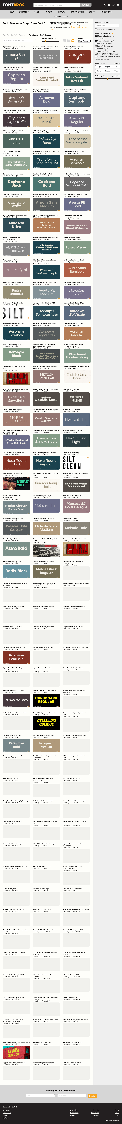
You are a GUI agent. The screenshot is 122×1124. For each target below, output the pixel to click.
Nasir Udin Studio (82, 1020)
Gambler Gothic (8, 844)
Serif (36, 12)
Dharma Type (53, 1020)
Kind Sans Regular (39, 627)
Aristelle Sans (7, 131)
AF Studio (55, 131)
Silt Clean (66, 453)
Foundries (95, 1113)
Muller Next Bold (68, 668)
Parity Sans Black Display (11, 801)
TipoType (76, 389)
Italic (118, 63)
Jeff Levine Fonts (53, 690)
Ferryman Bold (8, 735)
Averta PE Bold (68, 194)
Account (95, 1115)
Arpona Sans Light (9, 47)
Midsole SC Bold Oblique (71, 496)
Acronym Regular (69, 323)
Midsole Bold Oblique (10, 518)
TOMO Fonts (16, 539)
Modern (48, 12)
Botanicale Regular (39, 1063)
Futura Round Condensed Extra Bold (45, 67)
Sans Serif (24, 12)
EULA (117, 1110)
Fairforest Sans (68, 1063)
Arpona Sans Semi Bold (70, 647)
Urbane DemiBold (39, 866)
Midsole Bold (67, 518)
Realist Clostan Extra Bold (11, 496)
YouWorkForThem (20, 131)
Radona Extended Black (71, 801)
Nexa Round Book (9, 453)
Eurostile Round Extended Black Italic (15, 930)
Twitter (5, 1118)
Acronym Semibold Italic (41, 303)
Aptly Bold (6, 778)
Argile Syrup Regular (10, 1042)
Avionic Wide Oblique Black (42, 237)
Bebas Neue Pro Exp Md (71, 821)
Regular (107, 67)
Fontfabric (86, 131)
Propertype (49, 346)
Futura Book (67, 997)
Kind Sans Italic (8, 627)
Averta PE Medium (39, 282)
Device (26, 866)
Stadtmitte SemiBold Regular (72, 584)
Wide (116, 71)
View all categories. (102, 59)
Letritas (86, 366)
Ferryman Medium (39, 735)
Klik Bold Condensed (40, 844)
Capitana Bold (38, 174)
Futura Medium (69, 237)
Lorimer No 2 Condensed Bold (13, 1020)
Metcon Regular (38, 366)
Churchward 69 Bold (70, 539)
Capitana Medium (39, 647)
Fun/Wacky (105, 46)
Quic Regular (67, 1042)
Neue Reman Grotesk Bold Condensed (75, 473)
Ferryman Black (68, 627)
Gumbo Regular (8, 821)
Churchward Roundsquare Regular (45, 260)
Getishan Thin (37, 496)
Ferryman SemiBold (9, 647)
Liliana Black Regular (10, 606)
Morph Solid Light (9, 410)
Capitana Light (69, 47)
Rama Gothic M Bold (40, 1020)
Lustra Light (7, 889)
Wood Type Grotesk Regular (42, 756)
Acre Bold (36, 909)
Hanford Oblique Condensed (72, 690)
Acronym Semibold (70, 151)
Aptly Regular (67, 778)
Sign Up (92, 1096)
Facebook (7, 1113)
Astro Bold (6, 539)
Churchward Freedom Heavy (73, 344)
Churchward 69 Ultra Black (42, 539)
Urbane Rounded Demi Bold (12, 866)
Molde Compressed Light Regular (44, 584)
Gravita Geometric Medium (42, 410)
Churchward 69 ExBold (10, 366)
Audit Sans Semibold (70, 260)
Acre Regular (67, 889)
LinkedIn (6, 1115)
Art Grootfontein (24, 1042)
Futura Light (7, 260)
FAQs (117, 1113)
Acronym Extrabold (9, 323)
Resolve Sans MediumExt (41, 215)
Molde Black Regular (40, 561)
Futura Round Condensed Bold (43, 975)
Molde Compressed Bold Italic (73, 561)
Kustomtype (20, 473)
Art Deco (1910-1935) (108, 56)
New (12, 12)
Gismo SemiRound (39, 606)
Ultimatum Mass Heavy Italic (72, 866)
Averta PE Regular (70, 110)
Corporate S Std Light (70, 930)
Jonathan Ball (78, 889)
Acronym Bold (38, 90)
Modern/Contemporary (106, 37)
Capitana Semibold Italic (72, 174)
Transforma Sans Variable (41, 430)
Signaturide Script (70, 282)
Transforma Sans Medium (41, 151)
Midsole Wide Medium (40, 518)
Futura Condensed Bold (11, 997)
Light (99, 67)
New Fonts (74, 1113)
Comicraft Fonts (51, 366)
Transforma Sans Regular (72, 131)
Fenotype (55, 215)
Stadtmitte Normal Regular (73, 366)
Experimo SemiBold (9, 389)
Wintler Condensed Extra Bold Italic (15, 430)
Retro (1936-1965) (107, 54)
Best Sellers (74, 1110)
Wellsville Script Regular (41, 131)
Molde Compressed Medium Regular (15, 584)
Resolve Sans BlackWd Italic (73, 215)
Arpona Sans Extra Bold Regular (13, 668)
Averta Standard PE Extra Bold (43, 778)
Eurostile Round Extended (42, 47)
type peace (24, 90)
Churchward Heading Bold (42, 473)
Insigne (83, 801)
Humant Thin (67, 410)
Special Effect (61, 16)
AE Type (47, 90)
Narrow (99, 71)
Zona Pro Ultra (8, 215)
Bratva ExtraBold (8, 282)
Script (92, 12)
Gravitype (83, 260)
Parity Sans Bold (38, 801)
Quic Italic (36, 1042)
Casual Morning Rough (40, 389)
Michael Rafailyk (10, 432)
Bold (116, 67)
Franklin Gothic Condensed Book (74, 952)
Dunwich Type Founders (12, 1022)
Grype (56, 237)
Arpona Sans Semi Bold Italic (42, 668)
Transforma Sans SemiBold (12, 151)
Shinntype (15, 778)
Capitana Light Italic (10, 110)
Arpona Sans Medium (40, 194)
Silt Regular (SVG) (9, 303)
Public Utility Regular (70, 756)
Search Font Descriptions (106, 29)
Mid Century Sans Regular (41, 821)
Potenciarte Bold (68, 1020)
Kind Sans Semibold (69, 606)
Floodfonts (21, 47)
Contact (116, 1115)
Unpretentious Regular (70, 713)
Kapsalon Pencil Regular (41, 110)
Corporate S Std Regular (41, 930)
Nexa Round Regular (40, 453)
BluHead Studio (40, 262)
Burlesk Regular (8, 473)
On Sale (116, 76)
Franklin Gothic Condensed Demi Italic (46, 952)
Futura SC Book (68, 975)
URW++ (55, 47)
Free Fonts (74, 1115)
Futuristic (104, 43)
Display (61, 12)
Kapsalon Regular (9, 756)
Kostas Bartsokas (83, 110)
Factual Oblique (8, 713)
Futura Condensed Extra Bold (73, 67)
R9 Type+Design (23, 389)
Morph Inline (67, 389)
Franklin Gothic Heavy (10, 975)
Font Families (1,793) (14, 35)
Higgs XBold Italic (9, 1063)
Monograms (107, 12)
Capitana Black (8, 174)
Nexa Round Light (69, 430)
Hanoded (55, 110)
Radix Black (7, 561)
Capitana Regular (9, 67)
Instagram (7, 1110)
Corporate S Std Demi (10, 952)
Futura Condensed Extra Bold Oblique (45, 997)
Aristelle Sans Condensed (11, 237)
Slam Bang (20, 303)
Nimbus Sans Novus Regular (72, 909)
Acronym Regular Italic (41, 323)
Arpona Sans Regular (70, 735)
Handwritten (77, 12)
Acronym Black (8, 344)
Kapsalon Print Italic (10, 690)
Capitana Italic (8, 194)
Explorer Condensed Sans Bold (73, 844)
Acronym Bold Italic (70, 303)
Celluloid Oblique (38, 713)
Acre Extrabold (8, 909)
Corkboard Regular (39, 690)
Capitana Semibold (70, 90)
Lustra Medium (38, 889)
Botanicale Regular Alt (10, 90)
